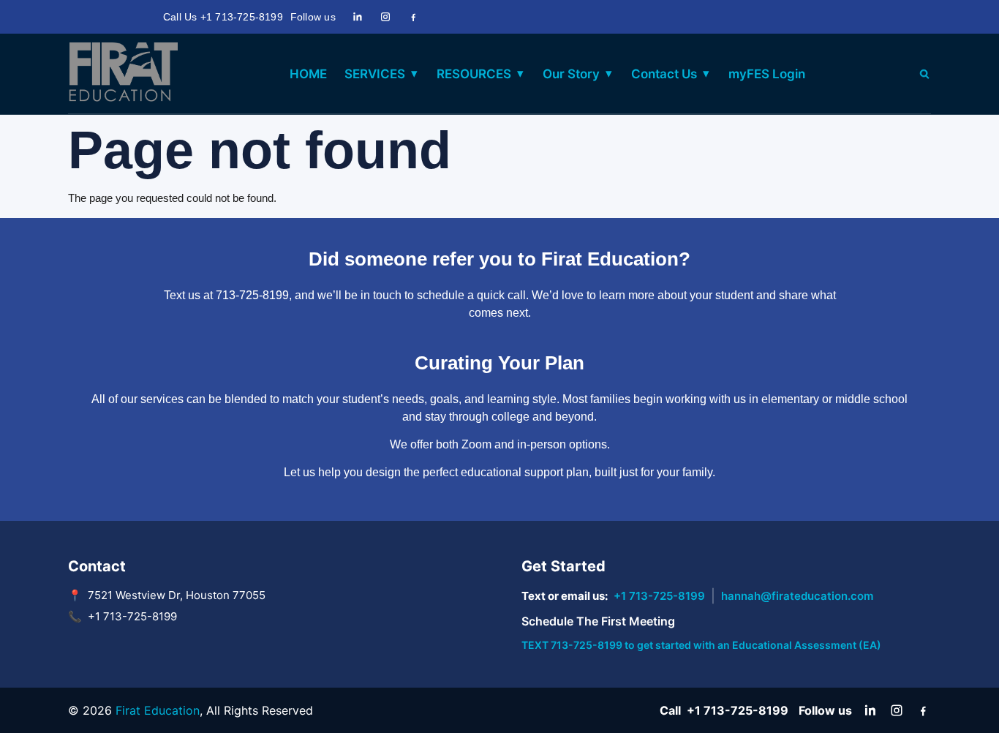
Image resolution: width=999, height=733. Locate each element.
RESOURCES (474, 74)
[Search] (924, 73)
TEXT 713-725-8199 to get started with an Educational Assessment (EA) (701, 645)
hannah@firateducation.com (797, 596)
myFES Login (766, 74)
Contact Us (664, 74)
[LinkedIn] (357, 16)
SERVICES (374, 74)
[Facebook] (413, 16)
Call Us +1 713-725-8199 (223, 17)
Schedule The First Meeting (598, 621)
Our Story (571, 74)
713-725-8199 (252, 295)
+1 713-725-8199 (659, 596)
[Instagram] (385, 16)
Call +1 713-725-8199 (724, 710)
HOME (308, 74)
